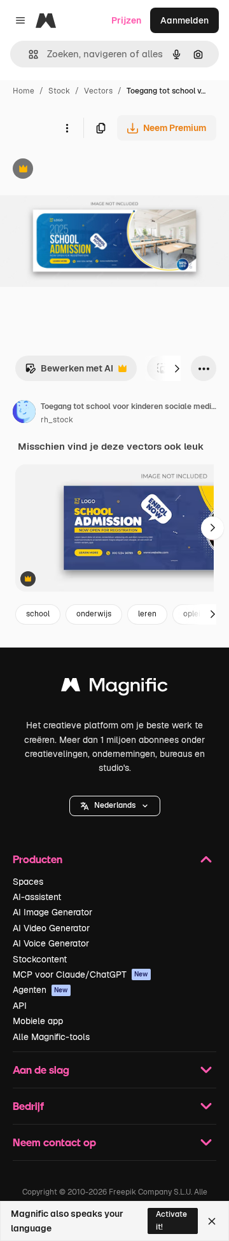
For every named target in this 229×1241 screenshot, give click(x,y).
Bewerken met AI (69, 372)
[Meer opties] (67, 128)
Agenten (40, 989)
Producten (37, 859)
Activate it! (171, 1220)
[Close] (211, 1221)
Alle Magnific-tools (51, 1037)
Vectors (98, 91)
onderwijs (93, 614)
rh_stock (57, 420)
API (20, 1005)
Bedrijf (28, 1106)
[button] (114, 806)
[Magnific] (114, 688)
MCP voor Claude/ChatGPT (80, 974)
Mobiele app (38, 1021)
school (38, 614)
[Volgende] (176, 368)
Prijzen (126, 20)
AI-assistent (37, 897)
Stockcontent (40, 959)
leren (147, 614)
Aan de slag (41, 1069)
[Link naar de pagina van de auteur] (24, 413)
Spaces (28, 881)
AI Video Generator (51, 928)
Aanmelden (184, 20)
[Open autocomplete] (28, 54)
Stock (59, 91)
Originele (84, 170)
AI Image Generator (52, 912)
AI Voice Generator (51, 943)
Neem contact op (54, 1142)
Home (23, 91)
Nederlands (114, 805)
